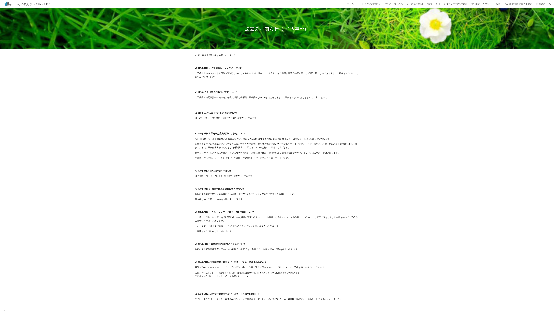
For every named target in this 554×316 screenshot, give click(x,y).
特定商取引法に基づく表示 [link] (518, 3)
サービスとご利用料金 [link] (369, 3)
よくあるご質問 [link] (415, 3)
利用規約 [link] (540, 3)
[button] (550, 4)
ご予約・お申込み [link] (393, 3)
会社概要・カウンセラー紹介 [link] (486, 3)
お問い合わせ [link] (433, 3)
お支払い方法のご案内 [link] (455, 3)
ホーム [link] (350, 3)
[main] (277, 28)
